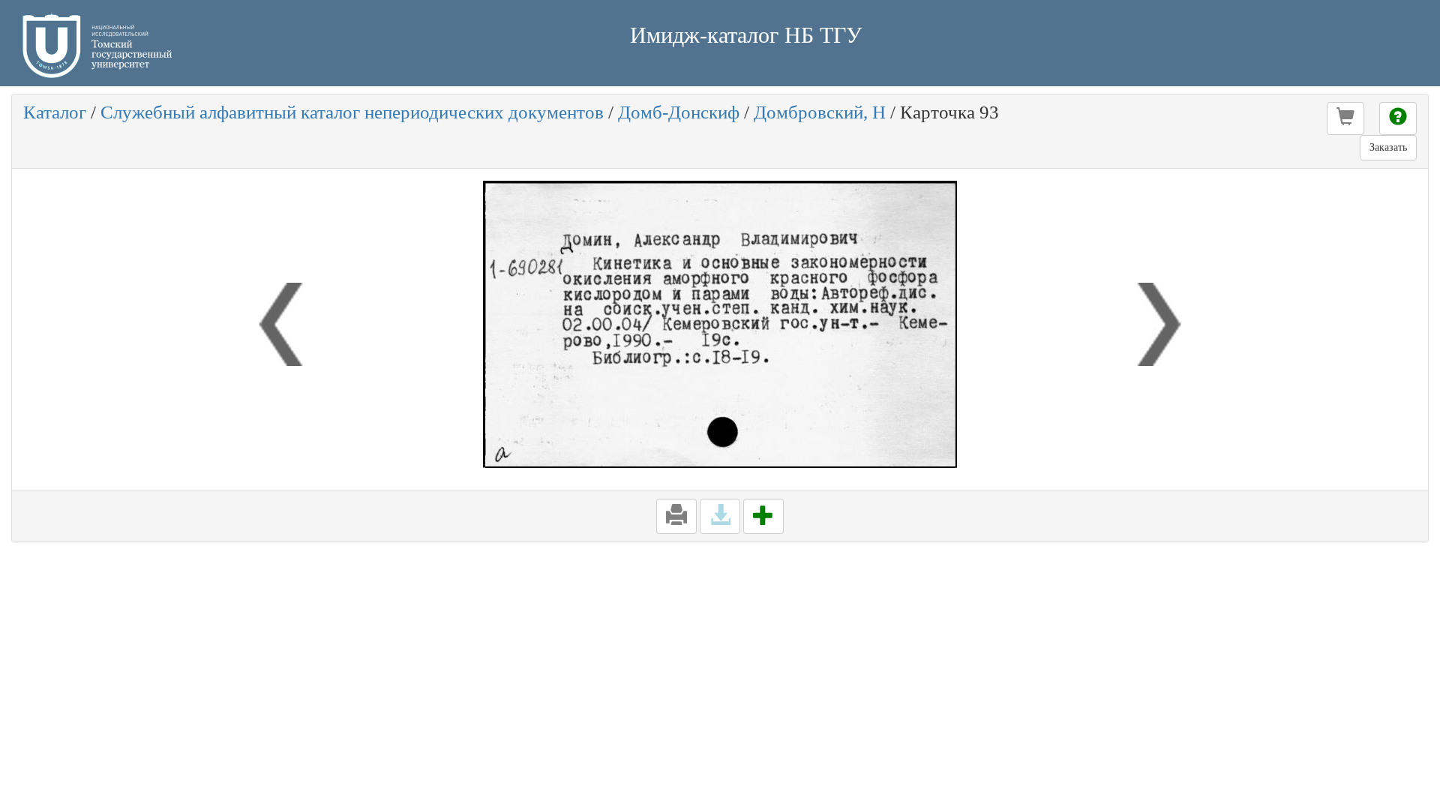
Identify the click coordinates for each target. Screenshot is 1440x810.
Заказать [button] (1388, 147)
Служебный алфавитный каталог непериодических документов (352, 112)
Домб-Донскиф (679, 112)
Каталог (54, 112)
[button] (1345, 118)
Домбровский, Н (820, 112)
